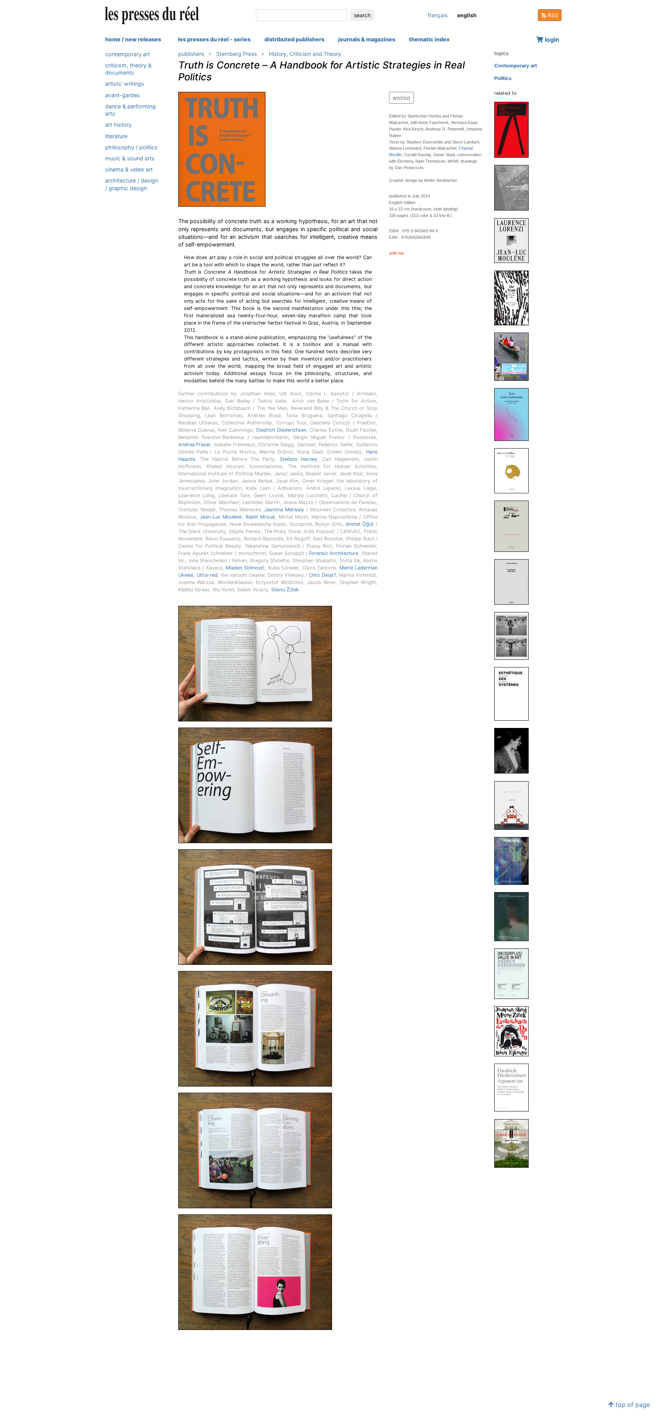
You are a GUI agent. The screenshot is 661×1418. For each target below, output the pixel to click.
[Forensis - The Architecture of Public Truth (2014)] (514, 860)
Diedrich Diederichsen (281, 430)
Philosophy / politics (131, 147)
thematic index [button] (429, 39)
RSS (552, 15)
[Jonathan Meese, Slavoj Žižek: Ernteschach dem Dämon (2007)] (514, 1031)
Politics (502, 78)
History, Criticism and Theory (305, 54)
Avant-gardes (122, 95)
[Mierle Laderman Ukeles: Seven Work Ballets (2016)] (514, 635)
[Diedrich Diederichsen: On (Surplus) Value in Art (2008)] (514, 973)
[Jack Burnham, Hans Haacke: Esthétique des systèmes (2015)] (514, 694)
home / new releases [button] (133, 39)
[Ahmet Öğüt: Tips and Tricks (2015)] (514, 805)
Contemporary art (127, 54)
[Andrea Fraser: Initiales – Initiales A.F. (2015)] (514, 750)
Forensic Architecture (333, 553)
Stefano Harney (298, 459)
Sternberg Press (236, 54)
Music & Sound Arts (130, 158)
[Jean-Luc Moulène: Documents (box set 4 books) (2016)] (514, 581)
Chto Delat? (322, 575)
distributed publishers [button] (294, 39)
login (551, 39)
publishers (191, 54)
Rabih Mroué (260, 517)
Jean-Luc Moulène (221, 517)
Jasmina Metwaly (284, 509)
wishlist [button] (401, 98)
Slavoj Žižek (285, 589)
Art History (118, 124)
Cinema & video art (129, 169)
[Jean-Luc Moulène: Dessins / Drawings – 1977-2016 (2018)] (514, 470)
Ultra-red (207, 575)
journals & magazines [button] (366, 39)
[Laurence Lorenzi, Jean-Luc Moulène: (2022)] (514, 240)
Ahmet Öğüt (360, 524)
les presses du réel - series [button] (214, 39)
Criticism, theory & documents (128, 69)
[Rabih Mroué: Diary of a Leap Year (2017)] (514, 526)
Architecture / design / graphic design (131, 184)
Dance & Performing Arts (130, 110)
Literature (116, 136)
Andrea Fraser (194, 444)
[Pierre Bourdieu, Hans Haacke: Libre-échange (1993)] (514, 1143)
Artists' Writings (124, 84)
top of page (632, 1404)
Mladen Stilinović (245, 568)
